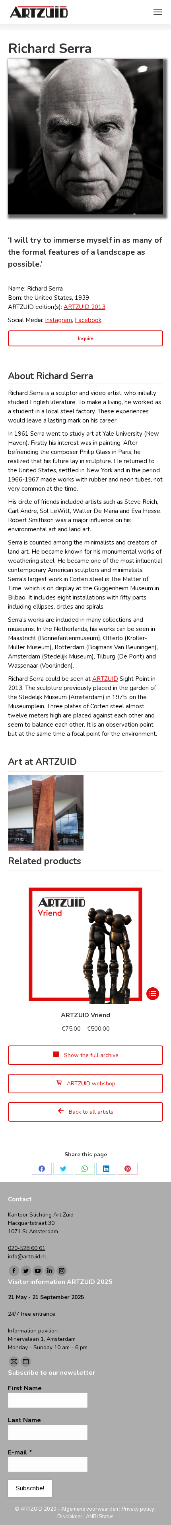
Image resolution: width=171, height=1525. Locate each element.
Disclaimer (69, 1516)
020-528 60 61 (26, 1248)
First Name (25, 1388)
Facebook (88, 320)
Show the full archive (90, 1055)
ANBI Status (100, 1516)
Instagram (58, 320)
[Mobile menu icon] (158, 12)
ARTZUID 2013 (84, 307)
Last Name (24, 1420)
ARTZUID (105, 679)
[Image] (85, 136)
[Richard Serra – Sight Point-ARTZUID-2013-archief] (46, 813)
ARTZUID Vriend (85, 1015)
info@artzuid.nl (27, 1256)
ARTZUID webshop (90, 1083)
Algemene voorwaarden (89, 1509)
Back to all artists (90, 1112)
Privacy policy (138, 1509)
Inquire (85, 338)
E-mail (20, 1452)
